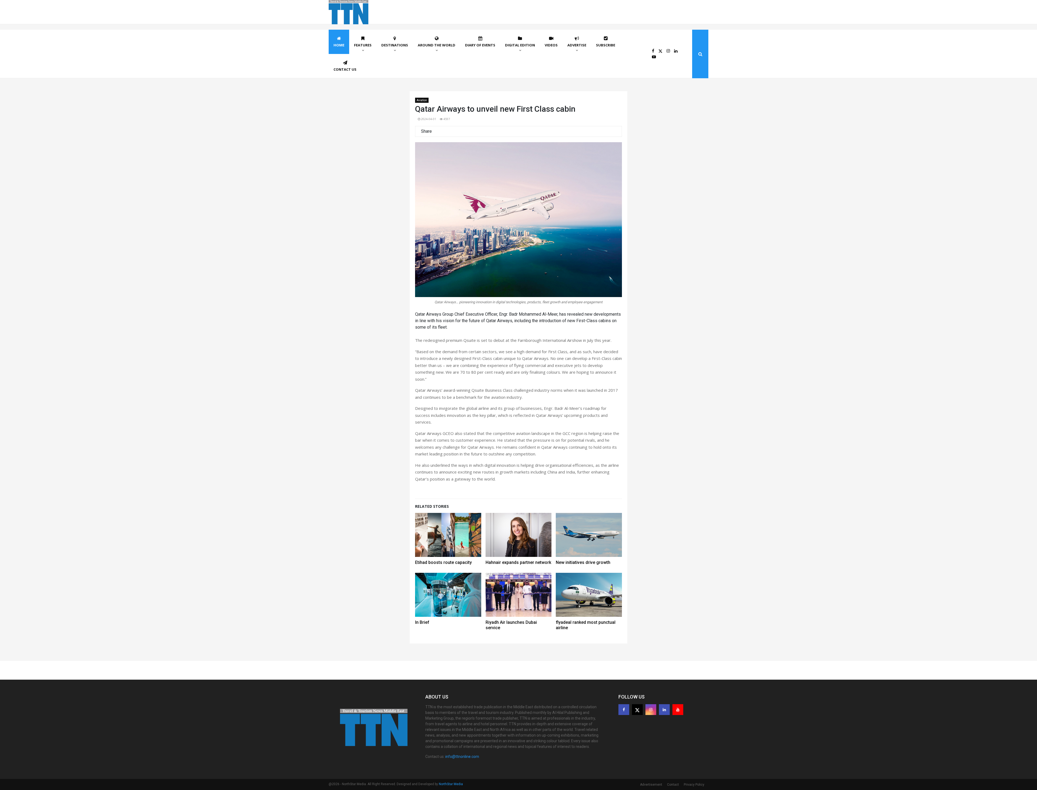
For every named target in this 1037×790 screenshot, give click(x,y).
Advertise (576, 45)
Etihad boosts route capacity (443, 562)
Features (363, 45)
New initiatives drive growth (583, 562)
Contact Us (345, 69)
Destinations (394, 45)
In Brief (422, 622)
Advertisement (651, 784)
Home (339, 45)
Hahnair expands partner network (518, 562)
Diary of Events (480, 45)
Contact (673, 784)
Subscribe (605, 45)
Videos (551, 45)
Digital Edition (520, 45)
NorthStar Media (451, 784)
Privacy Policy (694, 784)
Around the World (436, 45)
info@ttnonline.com (462, 756)
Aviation (422, 100)
